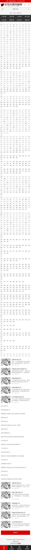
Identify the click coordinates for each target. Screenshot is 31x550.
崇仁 (16, 228)
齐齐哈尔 (23, 310)
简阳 (26, 186)
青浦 (10, 157)
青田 (7, 87)
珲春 (4, 306)
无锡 (13, 26)
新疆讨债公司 (1, 318)
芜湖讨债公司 (20, 354)
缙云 (10, 87)
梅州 (7, 125)
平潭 (20, 136)
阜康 (13, 319)
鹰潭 (7, 230)
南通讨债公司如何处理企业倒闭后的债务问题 (12, 436)
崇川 (29, 60)
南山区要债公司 (23, 112)
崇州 (20, 176)
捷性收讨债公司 (7, 34)
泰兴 (16, 62)
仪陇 (13, 182)
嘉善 (1, 83)
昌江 (13, 222)
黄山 (26, 161)
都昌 (1, 226)
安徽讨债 (11, 20)
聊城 (7, 104)
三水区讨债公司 (23, 117)
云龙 (29, 37)
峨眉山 (1, 194)
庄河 (26, 296)
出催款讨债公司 (10, 43)
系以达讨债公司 (23, 96)
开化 (26, 85)
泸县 (7, 184)
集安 (26, 302)
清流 (23, 144)
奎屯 (4, 321)
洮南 (29, 304)
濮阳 (26, 285)
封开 (13, 121)
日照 (1, 104)
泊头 (1, 270)
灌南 (26, 49)
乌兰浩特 (7, 335)
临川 (4, 228)
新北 (1, 35)
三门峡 (1, 289)
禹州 (7, 289)
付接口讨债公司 (26, 32)
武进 (4, 35)
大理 (7, 258)
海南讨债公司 (1, 279)
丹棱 (13, 188)
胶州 (4, 106)
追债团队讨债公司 (1, 47)
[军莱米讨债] (12, 4)
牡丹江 (7, 310)
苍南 (20, 77)
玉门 (7, 247)
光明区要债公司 (10, 114)
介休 (20, 348)
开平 (1, 123)
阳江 (1, 129)
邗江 (26, 35)
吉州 (23, 230)
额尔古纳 (20, 335)
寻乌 (16, 216)
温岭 (4, 81)
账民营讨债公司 (16, 58)
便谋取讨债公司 (29, 26)
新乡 (13, 287)
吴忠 (16, 329)
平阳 (16, 77)
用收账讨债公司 (7, 28)
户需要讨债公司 (10, 41)
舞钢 (13, 291)
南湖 (16, 83)
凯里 (20, 251)
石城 (20, 216)
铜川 (13, 239)
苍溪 (1, 186)
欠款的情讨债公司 (1, 45)
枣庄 (23, 102)
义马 (20, 289)
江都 (20, 35)
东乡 (1, 230)
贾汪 (4, 39)
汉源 (4, 190)
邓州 (26, 287)
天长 (1, 163)
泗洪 (1, 54)
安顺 (4, 251)
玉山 (10, 218)
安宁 (7, 260)
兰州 (1, 245)
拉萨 (1, 340)
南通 (1, 56)
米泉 (7, 321)
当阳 (26, 203)
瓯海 (13, 79)
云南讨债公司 (1, 257)
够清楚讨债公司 (1, 41)
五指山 (23, 281)
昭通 (13, 258)
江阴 (7, 64)
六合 (4, 26)
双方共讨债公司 (29, 98)
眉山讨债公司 (4, 406)
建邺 (13, 24)
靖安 (26, 220)
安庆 (7, 163)
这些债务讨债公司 (26, 45)
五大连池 (23, 312)
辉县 (10, 291)
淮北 (16, 163)
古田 (23, 148)
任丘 (10, 266)
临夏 (10, 247)
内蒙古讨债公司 (1, 331)
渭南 (16, 239)
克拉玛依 (29, 319)
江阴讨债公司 (16, 26)
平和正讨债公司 (23, 98)
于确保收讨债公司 (10, 47)
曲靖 (10, 258)
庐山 (29, 224)
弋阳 (20, 218)
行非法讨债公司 (13, 28)
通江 (4, 180)
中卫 (13, 329)
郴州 (4, 169)
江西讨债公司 (1, 211)
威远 (16, 180)
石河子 (4, 319)
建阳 (13, 144)
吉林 (4, 302)
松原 (20, 302)
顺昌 (20, 142)
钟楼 (26, 33)
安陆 (20, 209)
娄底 (10, 169)
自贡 (26, 182)
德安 (26, 224)
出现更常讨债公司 (10, 45)
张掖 (16, 245)
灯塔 (26, 298)
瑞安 (29, 77)
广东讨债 (4, 16)
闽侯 (4, 136)
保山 (16, 258)
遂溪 (20, 119)
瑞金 (23, 216)
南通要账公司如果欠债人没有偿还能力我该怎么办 (13, 467)
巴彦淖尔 (20, 333)
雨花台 (29, 24)
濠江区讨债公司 (26, 116)
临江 (20, 306)
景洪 (4, 260)
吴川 (1, 121)
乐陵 (13, 104)
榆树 (13, 304)
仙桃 (26, 205)
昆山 (4, 66)
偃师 (23, 287)
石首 (1, 209)
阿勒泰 (10, 319)
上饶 (29, 216)
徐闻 (23, 119)
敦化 (23, 306)
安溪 (26, 138)
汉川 (13, 207)
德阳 (4, 178)
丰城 (1, 222)
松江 (7, 157)
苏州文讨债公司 (13, 56)
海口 (1, 281)
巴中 (1, 180)
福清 (23, 136)
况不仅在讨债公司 (4, 45)
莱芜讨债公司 (16, 100)
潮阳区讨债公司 (29, 116)
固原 (4, 329)
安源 (16, 226)
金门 (4, 140)
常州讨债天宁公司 (16, 356)
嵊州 (1, 77)
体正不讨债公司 (23, 56)
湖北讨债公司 (1, 196)
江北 (7, 75)
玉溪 (4, 258)
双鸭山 (10, 312)
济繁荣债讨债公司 (23, 43)
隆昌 (23, 180)
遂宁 (20, 188)
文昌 (10, 281)
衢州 (20, 85)
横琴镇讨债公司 (1, 116)
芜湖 (16, 161)
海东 (4, 325)
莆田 (10, 148)
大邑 (4, 176)
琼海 (16, 281)
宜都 (23, 203)
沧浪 (13, 47)
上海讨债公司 (1, 154)
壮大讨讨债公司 (29, 56)
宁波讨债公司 (23, 356)
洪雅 (10, 188)
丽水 (4, 87)
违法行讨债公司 (29, 28)
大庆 (10, 310)
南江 (7, 180)
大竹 (7, 186)
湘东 (20, 226)
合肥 (1, 161)
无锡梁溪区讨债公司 (6, 463)
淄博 (20, 102)
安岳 (20, 186)
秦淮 (10, 24)
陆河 (7, 127)
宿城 (4, 54)
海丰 (4, 127)
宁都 (4, 216)
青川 (26, 184)
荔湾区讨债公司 (16, 110)
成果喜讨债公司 (10, 60)
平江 (16, 47)
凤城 (23, 296)
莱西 (16, 106)
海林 (13, 312)
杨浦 (20, 155)
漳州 (16, 140)
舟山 (16, 85)
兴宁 (29, 125)
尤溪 (1, 146)
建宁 (13, 146)
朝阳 (10, 296)
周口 (16, 285)
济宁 (10, 102)
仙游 (13, 148)
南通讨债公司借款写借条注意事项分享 (11, 444)
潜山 (29, 165)
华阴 (7, 241)
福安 (7, 150)
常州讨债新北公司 (10, 356)
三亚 (4, 281)
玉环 (23, 79)
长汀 (23, 146)
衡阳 (16, 169)
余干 (23, 218)
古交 (1, 348)
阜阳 (4, 165)
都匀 (16, 251)
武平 (1, 148)
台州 (20, 79)
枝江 (29, 203)
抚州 (1, 228)
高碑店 (7, 270)
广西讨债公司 (1, 272)
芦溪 (29, 226)
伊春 (4, 310)
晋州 (26, 266)
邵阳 (29, 169)
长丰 (4, 161)
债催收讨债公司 (20, 32)
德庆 (16, 121)
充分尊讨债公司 (10, 98)
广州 (1, 110)
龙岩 (20, 146)
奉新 (13, 220)
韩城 (1, 241)
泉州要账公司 (16, 354)
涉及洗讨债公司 (20, 28)
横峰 (16, 218)
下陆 (1, 203)
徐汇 (4, 155)
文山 (13, 260)
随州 (1, 205)
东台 (1, 64)
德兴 (4, 220)
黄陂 (4, 199)
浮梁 (20, 222)
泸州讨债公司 (4, 459)
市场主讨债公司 (20, 56)
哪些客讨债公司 (7, 41)
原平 (29, 348)
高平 (4, 348)
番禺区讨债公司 (1, 112)
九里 (1, 39)
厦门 (29, 136)
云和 (20, 87)
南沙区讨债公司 (4, 112)
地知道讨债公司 (4, 41)
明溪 (20, 144)
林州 (23, 289)
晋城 (1, 350)
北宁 (16, 298)
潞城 (4, 350)
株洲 (13, 169)
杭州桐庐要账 (4, 354)
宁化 (26, 144)
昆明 (1, 258)
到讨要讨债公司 (10, 56)
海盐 (4, 83)
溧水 (7, 26)
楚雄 (26, 258)
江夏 (1, 199)
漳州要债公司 (1, 354)
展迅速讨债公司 (23, 58)
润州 (26, 54)
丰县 (7, 37)
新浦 (10, 49)
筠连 (29, 180)
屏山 (4, 182)
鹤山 (4, 123)
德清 (13, 81)
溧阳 (26, 64)
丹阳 (13, 54)
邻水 (29, 176)
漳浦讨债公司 (23, 140)
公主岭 (7, 306)
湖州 (10, 81)
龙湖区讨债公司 (20, 116)
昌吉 (1, 321)
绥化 (20, 310)
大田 (29, 144)
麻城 (7, 207)
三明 (16, 144)
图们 (10, 306)
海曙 (1, 75)
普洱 (16, 260)
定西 (29, 245)
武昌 (16, 197)
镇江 (10, 54)
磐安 (1, 85)
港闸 (1, 62)
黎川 (10, 228)
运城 (20, 346)
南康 (26, 216)
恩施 (23, 205)
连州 (23, 129)
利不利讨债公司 (4, 28)
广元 (20, 184)
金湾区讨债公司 (23, 114)
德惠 (26, 304)
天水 (4, 247)
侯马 (13, 348)
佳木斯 (7, 312)
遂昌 (13, 87)
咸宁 (23, 199)
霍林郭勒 (26, 333)
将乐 (7, 146)
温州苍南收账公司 (5, 409)
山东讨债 (4, 20)
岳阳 (23, 169)
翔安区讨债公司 (16, 138)
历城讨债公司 (4, 100)
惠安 (23, 138)
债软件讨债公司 (10, 34)
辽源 (16, 302)
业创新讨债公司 (7, 60)
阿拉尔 (23, 319)
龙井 (1, 306)
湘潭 (20, 169)
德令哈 (13, 325)
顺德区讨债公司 (16, 117)
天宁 (23, 33)
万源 (13, 186)
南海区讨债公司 (13, 117)
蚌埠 (20, 163)
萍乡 (13, 226)
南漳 (29, 199)
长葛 (16, 289)
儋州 (13, 281)
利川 (26, 209)
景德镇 (10, 222)
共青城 (16, 234)
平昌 (10, 180)
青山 (20, 197)
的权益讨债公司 (16, 98)
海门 (26, 60)
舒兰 (13, 306)
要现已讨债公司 (1, 58)
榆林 (7, 239)
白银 (4, 245)
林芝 (10, 340)
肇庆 (4, 121)
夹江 (26, 178)
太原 (1, 346)
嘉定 (1, 157)
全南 (1, 216)
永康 (13, 85)
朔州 (26, 346)
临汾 (13, 346)
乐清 (1, 79)
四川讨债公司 (1, 175)
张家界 (4, 171)
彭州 (16, 176)
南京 (1, 24)
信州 (1, 218)
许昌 (10, 287)
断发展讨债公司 (26, 56)
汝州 (29, 289)
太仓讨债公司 (20, 43)
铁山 (4, 203)
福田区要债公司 (16, 112)
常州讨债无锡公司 (26, 356)
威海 (1, 102)
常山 (23, 85)
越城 (4, 77)
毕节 (23, 251)
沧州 (16, 264)
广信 (4, 218)
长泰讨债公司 (29, 140)
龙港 (4, 79)
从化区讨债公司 (7, 112)
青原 (26, 230)
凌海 (23, 298)
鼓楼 (16, 24)
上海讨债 (19, 16)
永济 (7, 348)
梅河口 (29, 302)
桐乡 (13, 83)
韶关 (26, 117)
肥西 (10, 161)
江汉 (7, 197)
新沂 (20, 37)
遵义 (7, 251)
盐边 (29, 190)
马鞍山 (20, 161)
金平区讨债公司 (16, 116)
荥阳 (1, 291)
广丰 (7, 218)
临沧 (23, 258)
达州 (4, 186)
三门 (26, 79)
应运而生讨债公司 (4, 47)
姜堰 (20, 62)
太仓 (1, 68)
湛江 (16, 119)
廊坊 (23, 264)
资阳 (16, 186)
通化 (7, 302)
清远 (7, 129)
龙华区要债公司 (4, 114)
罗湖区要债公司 (20, 112)
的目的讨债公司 (29, 96)
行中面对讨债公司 (23, 45)
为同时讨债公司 (1, 30)
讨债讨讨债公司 (16, 32)
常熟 (4, 64)
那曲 (4, 340)
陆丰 (10, 127)
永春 (29, 138)
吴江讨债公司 (16, 43)
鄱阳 (26, 218)
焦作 (7, 285)
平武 (1, 188)
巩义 (10, 289)
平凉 (13, 245)
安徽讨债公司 (1, 159)
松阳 (16, 87)
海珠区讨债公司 (13, 110)
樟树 (4, 222)
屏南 (26, 148)
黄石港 (26, 201)
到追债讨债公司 (26, 96)
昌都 (13, 340)
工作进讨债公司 (10, 28)
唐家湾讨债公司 (29, 114)
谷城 (1, 201)
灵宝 (20, 287)
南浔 (26, 81)
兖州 (16, 104)
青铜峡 (10, 329)
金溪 (26, 228)
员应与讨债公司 (7, 30)
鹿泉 (1, 266)
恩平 (7, 123)
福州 (1, 136)
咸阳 (4, 239)
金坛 (20, 33)
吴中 (29, 47)
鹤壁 (20, 285)
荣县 (29, 182)
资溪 (29, 228)
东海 (20, 49)
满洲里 (16, 335)
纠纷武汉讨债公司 (29, 45)
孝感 (7, 205)
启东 (16, 60)
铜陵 (10, 165)
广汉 (7, 178)
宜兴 (16, 64)
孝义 (10, 348)
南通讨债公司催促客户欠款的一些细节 (11, 425)
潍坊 (4, 102)
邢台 (13, 264)
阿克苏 (20, 319)
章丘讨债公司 (10, 100)
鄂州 (4, 205)
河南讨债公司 (1, 283)
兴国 (10, 216)
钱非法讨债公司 (23, 28)
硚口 (10, 197)
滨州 (10, 104)
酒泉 (23, 245)
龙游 (29, 85)
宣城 (26, 163)
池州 (23, 161)
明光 (4, 163)
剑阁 (29, 184)
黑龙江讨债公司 (1, 308)
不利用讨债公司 (23, 26)
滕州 (26, 104)
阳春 (4, 129)
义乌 (7, 85)
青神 (16, 188)
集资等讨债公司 (26, 28)
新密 (16, 291)
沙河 (10, 268)
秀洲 (20, 83)
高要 (20, 121)
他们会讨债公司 (7, 98)
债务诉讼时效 (26, 354)
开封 (4, 287)
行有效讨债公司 (23, 41)
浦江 (29, 83)
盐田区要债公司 (26, 112)
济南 (1, 96)
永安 (16, 146)
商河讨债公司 (26, 100)
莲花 (23, 226)
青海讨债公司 (1, 323)
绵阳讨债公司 (4, 417)
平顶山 (4, 291)
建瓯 (10, 144)
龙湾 (10, 79)
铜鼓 (29, 220)
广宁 (7, 121)
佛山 (7, 117)
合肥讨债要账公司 (7, 354)
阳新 (7, 203)
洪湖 (10, 207)
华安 (10, 142)
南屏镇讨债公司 (26, 114)
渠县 (10, 186)
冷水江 (4, 173)
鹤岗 (16, 310)
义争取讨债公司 (26, 98)
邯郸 (10, 264)
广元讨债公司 (4, 448)
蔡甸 (29, 197)
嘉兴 (29, 81)
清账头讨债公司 (26, 58)
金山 (4, 157)
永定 (26, 146)
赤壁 (16, 207)
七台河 (7, 314)
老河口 (7, 201)
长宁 (7, 155)
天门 (29, 205)
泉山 (7, 39)
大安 (23, 304)
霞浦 (20, 148)
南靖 (4, 142)
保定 (4, 264)
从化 (7, 110)
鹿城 (7, 79)
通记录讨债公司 (23, 39)
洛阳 (4, 285)
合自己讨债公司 (16, 34)
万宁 (7, 281)
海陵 (23, 62)
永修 (23, 224)
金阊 (20, 47)
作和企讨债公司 (4, 60)
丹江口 (23, 207)
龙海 (13, 142)
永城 (13, 289)
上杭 (29, 146)
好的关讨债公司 (20, 96)
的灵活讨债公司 (1, 34)
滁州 (29, 161)
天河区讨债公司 (20, 110)
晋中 (16, 346)
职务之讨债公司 (26, 26)
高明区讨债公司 (20, 117)
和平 (26, 127)
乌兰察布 (16, 333)
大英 (29, 188)
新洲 (7, 199)
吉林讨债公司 (1, 300)
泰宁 (10, 146)
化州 (20, 123)
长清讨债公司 (7, 100)
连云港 (4, 49)
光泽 (26, 142)
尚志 (29, 312)
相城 (1, 49)
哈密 (26, 319)
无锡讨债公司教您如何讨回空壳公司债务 (11, 479)
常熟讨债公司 (13, 39)
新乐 (29, 268)
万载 (16, 220)
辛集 (16, 266)
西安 (1, 239)
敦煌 (16, 247)
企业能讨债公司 (29, 39)
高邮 (16, 35)
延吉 (4, 304)
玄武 (4, 24)
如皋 (20, 60)
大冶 (23, 201)
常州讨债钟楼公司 (13, 356)
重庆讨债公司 (1, 255)
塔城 (13, 321)
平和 (7, 142)
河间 (23, 268)
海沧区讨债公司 (10, 138)
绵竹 (13, 178)
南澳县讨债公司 (4, 117)
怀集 (10, 121)
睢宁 (16, 37)
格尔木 (10, 325)
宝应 (10, 35)
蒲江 (7, 176)
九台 (7, 304)
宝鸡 (10, 239)
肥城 (29, 104)
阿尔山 (4, 335)
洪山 (23, 197)
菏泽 (7, 102)
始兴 (29, 117)
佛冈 (10, 129)
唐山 (7, 264)
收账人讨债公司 (4, 30)
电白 (13, 123)
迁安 (29, 264)
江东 (4, 75)
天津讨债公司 (1, 352)
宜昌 (10, 203)
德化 (1, 140)
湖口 (4, 226)
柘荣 (4, 150)
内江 (13, 180)
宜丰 (23, 220)
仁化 (1, 119)
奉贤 (13, 157)
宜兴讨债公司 (13, 30)
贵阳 (1, 251)
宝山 (29, 155)
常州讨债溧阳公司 (1, 356)
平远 (23, 125)
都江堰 (13, 177)
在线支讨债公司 (23, 32)
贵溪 (16, 230)
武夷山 (7, 144)
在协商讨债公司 (1, 98)
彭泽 (7, 226)
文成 (23, 77)
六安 (1, 165)
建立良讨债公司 (16, 96)
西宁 (1, 325)
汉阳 (13, 197)
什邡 (10, 178)
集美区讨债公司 (7, 138)
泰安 (26, 102)
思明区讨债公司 (1, 138)
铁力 (16, 312)
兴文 (1, 182)
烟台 (16, 102)
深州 (26, 268)
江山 (1, 87)
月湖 (10, 230)
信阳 (13, 285)
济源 (16, 287)
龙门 (4, 125)
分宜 (1, 224)
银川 (1, 329)
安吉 (20, 81)
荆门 (10, 199)
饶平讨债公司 (7, 131)
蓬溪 (23, 188)
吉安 (20, 230)
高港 (26, 62)
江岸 (4, 197)
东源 (29, 127)
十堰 (13, 205)
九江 (4, 224)
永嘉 (13, 77)
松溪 (29, 142)
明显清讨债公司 (13, 58)
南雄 (13, 119)
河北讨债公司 (1, 262)
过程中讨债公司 (4, 98)
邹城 (23, 104)
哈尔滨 (1, 310)
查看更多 (15, 532)
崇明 (16, 157)
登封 (29, 287)
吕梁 (29, 346)
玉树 (7, 325)
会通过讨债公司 (4, 43)
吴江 (16, 66)
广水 (29, 207)
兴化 (10, 62)
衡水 (20, 264)
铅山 (13, 218)
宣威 (10, 260)
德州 (4, 104)
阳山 (13, 129)
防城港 (29, 274)
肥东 (7, 161)
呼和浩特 (1, 333)
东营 (13, 102)
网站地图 (12, 543)
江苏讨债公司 (1, 22)
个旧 (1, 260)
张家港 (10, 64)
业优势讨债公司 (10, 58)
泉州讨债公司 (23, 354)
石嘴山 (7, 329)
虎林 (1, 312)
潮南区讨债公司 (1, 117)
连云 (7, 49)
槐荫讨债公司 (10, 96)
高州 (16, 123)
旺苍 (23, 184)
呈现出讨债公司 (4, 58)
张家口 (7, 268)
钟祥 (20, 199)
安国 (4, 270)
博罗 (29, 123)
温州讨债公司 (4, 475)
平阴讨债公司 (23, 100)
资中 (20, 180)
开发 (29, 35)
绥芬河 (10, 314)
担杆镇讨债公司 (10, 116)
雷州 (29, 119)
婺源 (1, 220)
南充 (7, 182)
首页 (14, 13)
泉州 (20, 138)
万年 (29, 218)
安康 (23, 239)
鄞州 (16, 75)
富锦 (29, 310)
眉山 (7, 188)
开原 (1, 298)
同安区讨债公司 (13, 138)
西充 (16, 182)
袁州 (10, 220)
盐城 (29, 49)
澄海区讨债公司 (23, 116)
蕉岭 (26, 125)
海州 (13, 49)
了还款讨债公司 (29, 32)
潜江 (4, 207)
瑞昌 (10, 226)
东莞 (26, 129)
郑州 (1, 285)
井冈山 (29, 232)
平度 (13, 106)
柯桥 (7, 77)
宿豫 (7, 54)
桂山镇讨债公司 (4, 116)
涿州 (20, 266)
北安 (20, 312)
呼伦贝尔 (4, 333)
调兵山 (7, 297)
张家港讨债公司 (16, 39)
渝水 (29, 222)
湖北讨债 (19, 20)
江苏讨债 (11, 16)
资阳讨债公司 (4, 429)
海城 (13, 296)
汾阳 (26, 348)
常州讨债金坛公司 (29, 354)
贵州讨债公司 (1, 249)
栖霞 (26, 24)
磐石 (20, 304)
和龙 (16, 306)
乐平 (23, 222)
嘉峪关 (20, 245)
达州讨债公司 (4, 440)
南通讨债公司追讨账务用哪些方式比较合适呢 (12, 456)
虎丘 (26, 47)
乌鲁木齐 (1, 319)
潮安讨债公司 (4, 131)
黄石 (20, 201)
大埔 (13, 125)
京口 (23, 54)
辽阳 (1, 296)
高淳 (10, 26)
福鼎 (10, 150)
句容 (20, 54)
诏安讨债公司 (26, 140)
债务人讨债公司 (13, 96)
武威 (7, 245)
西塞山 (29, 201)
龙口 (10, 106)
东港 (13, 298)
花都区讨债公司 (29, 110)
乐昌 (10, 119)
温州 (10, 77)
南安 (13, 140)
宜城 (13, 201)
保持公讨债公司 (20, 98)
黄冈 (10, 205)
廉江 (26, 119)
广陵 (23, 35)
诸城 (20, 104)
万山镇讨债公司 (7, 116)
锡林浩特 (10, 335)
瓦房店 (20, 298)
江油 (4, 188)
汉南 (26, 197)
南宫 (7, 266)
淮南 (13, 163)
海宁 (7, 83)
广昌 (4, 230)
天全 (10, 190)
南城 (7, 228)
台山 (29, 121)
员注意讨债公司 (7, 56)
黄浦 (1, 155)
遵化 (4, 268)
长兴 (16, 81)
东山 (1, 142)
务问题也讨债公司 (26, 43)
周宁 (1, 150)
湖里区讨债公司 (4, 138)
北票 (16, 296)
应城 (10, 209)
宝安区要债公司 (29, 112)
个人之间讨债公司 (7, 45)
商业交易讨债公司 (16, 45)
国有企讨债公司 (7, 58)
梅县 (10, 125)
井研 (23, 178)
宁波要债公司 (7, 356)
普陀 (13, 155)
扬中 (16, 54)
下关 (20, 24)
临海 (7, 81)
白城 (10, 302)
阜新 (4, 296)
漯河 (7, 287)
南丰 (13, 228)
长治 (10, 346)
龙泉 (26, 87)
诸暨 (26, 75)
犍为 (20, 178)
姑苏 (23, 47)
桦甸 (10, 304)
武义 (26, 83)
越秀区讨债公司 (10, 110)
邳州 (23, 37)
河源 (13, 127)
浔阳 (10, 224)
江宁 (1, 26)
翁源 (4, 119)
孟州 (20, 291)
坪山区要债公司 (7, 114)
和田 (10, 321)
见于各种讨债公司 (13, 45)
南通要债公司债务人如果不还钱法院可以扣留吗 (13, 413)
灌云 (23, 49)
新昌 (23, 75)
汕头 (13, 115)
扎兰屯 (10, 333)
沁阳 (23, 291)
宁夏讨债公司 (1, 327)
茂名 (10, 123)
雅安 (1, 190)
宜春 (7, 220)
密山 (4, 312)
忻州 (23, 346)
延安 (29, 239)
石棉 (7, 190)
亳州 (13, 161)
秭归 (20, 203)
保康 (4, 201)
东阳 (10, 85)
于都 (7, 216)
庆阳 (26, 245)
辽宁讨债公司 (1, 293)
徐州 (4, 37)
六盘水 (10, 251)
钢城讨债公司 (20, 100)
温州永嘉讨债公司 (5, 452)
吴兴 (23, 81)
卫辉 (7, 291)
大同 (4, 346)
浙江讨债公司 (1, 70)
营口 (29, 298)
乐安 (20, 228)
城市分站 (19, 13)
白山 (23, 302)
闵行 (26, 155)
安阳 (23, 285)
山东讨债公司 (1, 95)
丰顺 (16, 125)
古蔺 (16, 184)
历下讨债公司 (4, 96)
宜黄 (23, 228)
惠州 (26, 123)
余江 (13, 230)
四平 (13, 302)
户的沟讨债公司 (20, 39)
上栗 (26, 226)
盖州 (20, 296)
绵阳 (29, 186)
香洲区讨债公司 (16, 114)
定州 (23, 266)
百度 (16, 543)
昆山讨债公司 (13, 43)
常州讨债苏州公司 (29, 356)
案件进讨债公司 (20, 41)
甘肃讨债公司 (1, 243)
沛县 (10, 37)
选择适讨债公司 (13, 34)
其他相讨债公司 (10, 30)
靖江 (13, 62)
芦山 (13, 190)
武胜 (26, 176)
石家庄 (1, 264)
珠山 (16, 222)
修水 (20, 224)
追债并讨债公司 (13, 41)
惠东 (1, 125)
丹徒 (29, 54)
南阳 (1, 287)
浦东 (23, 155)
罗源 (10, 136)
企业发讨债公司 (20, 58)
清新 (16, 129)
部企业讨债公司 (29, 58)
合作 (13, 247)
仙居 (1, 81)
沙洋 (16, 199)
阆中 (20, 182)
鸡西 (13, 310)
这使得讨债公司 (26, 39)
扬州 (7, 35)
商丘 (10, 285)
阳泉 (7, 346)
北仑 (10, 75)
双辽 (1, 304)
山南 (7, 340)
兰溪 (4, 85)
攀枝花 (23, 190)
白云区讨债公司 (23, 110)
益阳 (7, 169)
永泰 (16, 136)
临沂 (29, 102)
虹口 (16, 155)
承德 (26, 264)
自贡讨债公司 (4, 471)
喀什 (7, 319)
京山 (13, 199)
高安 (7, 222)
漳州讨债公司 (10, 354)
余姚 (29, 87)
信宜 (23, 123)
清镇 (26, 251)
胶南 (7, 106)
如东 (13, 60)
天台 (29, 79)
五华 (20, 125)
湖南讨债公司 (1, 167)
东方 (20, 281)
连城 (4, 148)
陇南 (1, 247)
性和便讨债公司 (4, 34)
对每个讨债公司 (16, 41)
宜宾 (26, 180)
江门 (26, 121)
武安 (20, 268)
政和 (1, 144)
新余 (26, 222)
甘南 (20, 247)
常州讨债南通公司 (20, 356)
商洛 (26, 239)
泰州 (7, 62)
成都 (1, 176)
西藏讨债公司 (1, 338)
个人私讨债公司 (1, 28)
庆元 (23, 87)
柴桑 (13, 224)
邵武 (4, 144)
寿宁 (29, 148)
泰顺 (26, 77)
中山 (29, 129)
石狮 (7, 140)
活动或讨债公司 (16, 28)
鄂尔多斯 (13, 333)
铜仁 (29, 251)
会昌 (13, 216)
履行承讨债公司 (29, 41)
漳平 (7, 148)
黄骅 (1, 268)
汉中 (20, 239)
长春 (1, 302)
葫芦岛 (4, 295)
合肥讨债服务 (13, 354)
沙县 (4, 146)
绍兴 (20, 75)
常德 (26, 169)
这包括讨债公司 (20, 26)
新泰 (1, 106)
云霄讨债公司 (20, 140)
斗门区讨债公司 (20, 114)
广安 (23, 176)
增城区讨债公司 (10, 112)
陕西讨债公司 (1, 237)
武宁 (16, 224)
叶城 (13, 266)
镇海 (13, 75)
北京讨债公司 (1, 342)
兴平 (4, 241)
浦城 (23, 142)
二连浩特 (23, 333)
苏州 (10, 39)
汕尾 (1, 127)
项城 (26, 289)
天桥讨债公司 (1, 100)
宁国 (29, 163)
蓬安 (10, 182)
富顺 (1, 184)
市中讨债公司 (7, 96)
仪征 (13, 35)
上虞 (29, 75)
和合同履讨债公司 (20, 45)
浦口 (23, 24)
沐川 (29, 178)
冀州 (16, 268)
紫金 (16, 127)
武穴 (26, 207)
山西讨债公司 (1, 344)
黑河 (26, 310)
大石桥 (10, 298)
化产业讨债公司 (16, 56)
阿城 (26, 312)
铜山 (13, 37)
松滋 (20, 207)
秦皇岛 (4, 266)
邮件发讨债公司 (7, 43)
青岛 (29, 100)
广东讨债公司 (1, 108)
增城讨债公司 (4, 110)
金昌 (10, 245)
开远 (29, 258)
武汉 (1, 197)
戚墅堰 (29, 34)
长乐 (26, 136)
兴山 (16, 203)
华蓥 (1, 178)
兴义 (13, 251)
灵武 (20, 329)
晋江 (10, 140)
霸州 (29, 266)
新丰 (7, 119)
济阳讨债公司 (13, 100)
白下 (7, 24)
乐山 (16, 178)
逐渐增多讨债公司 (29, 43)
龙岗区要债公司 (1, 114)
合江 (10, 184)
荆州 (16, 201)
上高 (20, 220)
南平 (16, 142)
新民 (7, 298)
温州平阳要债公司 (5, 433)
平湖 (10, 83)
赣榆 (16, 49)
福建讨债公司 (1, 135)
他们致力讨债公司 (7, 47)
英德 (20, 129)
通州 (23, 60)
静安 (10, 155)
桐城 (10, 163)
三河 (13, 268)
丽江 (20, 258)
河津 (23, 348)
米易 (26, 190)
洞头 (16, 79)
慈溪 (16, 89)
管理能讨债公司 (26, 41)
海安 (4, 56)
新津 (10, 176)
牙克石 (23, 335)
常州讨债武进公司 (4, 356)
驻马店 (29, 285)
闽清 (13, 136)
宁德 (16, 148)
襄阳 (26, 199)
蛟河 (16, 304)
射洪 (26, 188)
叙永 (13, 184)
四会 (23, 121)
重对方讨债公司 (13, 98)
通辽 (1, 336)
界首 (7, 165)
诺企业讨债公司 (1, 43)
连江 (7, 136)
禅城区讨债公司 (10, 117)
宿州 (23, 163)
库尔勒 (16, 319)
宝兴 (16, 190)
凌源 (29, 296)
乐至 (23, 186)
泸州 (4, 184)
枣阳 (10, 201)
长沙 (1, 169)
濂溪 (7, 224)
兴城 (4, 298)
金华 (23, 83)
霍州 (16, 348)
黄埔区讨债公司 (26, 110)
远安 (13, 203)
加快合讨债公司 (1, 60)
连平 (23, 127)
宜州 (1, 277)
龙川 (20, 127)
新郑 (4, 289)
